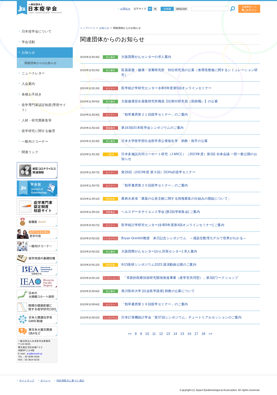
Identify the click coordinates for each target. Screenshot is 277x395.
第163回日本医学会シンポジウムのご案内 (152, 127)
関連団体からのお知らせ (41, 63)
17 (196, 333)
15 (182, 333)
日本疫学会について (37, 31)
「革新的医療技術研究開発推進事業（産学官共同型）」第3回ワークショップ (180, 277)
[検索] (232, 8)
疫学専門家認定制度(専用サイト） (44, 107)
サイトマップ (26, 380)
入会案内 (28, 83)
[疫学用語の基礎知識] (37, 261)
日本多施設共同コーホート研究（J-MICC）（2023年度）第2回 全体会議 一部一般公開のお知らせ (189, 156)
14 (175, 333)
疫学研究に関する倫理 (38, 131)
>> (211, 333)
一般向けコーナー (35, 141)
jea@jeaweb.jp (34, 353)
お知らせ (28, 52)
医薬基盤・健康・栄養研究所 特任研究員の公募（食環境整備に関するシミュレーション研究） (189, 72)
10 (147, 333)
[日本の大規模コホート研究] (37, 298)
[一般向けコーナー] (37, 249)
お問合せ (125, 8)
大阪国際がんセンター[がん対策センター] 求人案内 (159, 251)
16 (189, 333)
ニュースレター (33, 73)
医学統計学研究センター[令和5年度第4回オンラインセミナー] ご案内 (172, 225)
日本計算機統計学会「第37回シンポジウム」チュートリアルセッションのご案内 (181, 317)
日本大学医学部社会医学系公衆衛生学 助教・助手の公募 (164, 141)
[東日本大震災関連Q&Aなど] (37, 334)
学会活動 (28, 42)
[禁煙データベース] (37, 310)
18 (203, 333)
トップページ (87, 28)
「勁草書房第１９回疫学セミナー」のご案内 (154, 304)
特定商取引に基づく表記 (70, 380)
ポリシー (45, 380)
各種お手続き (32, 94)
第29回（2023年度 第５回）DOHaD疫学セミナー (158, 172)
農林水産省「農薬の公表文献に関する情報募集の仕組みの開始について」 (176, 198)
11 (154, 333)
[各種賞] (37, 225)
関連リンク (30, 152)
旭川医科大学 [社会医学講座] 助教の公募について (158, 291)
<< (130, 333)
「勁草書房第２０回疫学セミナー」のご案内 (154, 185)
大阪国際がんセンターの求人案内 (146, 56)
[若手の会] (37, 237)
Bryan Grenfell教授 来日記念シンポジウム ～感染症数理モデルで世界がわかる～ (183, 238)
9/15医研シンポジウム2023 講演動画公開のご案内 (158, 264)
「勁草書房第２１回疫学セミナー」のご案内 (154, 114)
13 (168, 333)
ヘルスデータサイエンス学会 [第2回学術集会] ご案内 (160, 211)
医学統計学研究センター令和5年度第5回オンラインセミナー (166, 88)
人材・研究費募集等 (37, 120)
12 (161, 333)
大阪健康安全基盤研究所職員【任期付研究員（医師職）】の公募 (169, 101)
